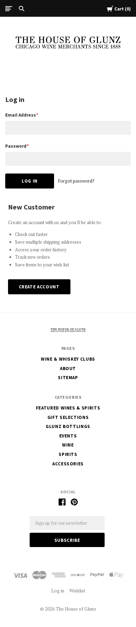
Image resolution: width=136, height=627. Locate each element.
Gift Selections (68, 417)
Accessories (68, 464)
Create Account (39, 287)
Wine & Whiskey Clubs (68, 359)
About (68, 368)
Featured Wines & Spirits (68, 408)
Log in (57, 591)
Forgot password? (76, 181)
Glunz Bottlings (68, 426)
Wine (68, 445)
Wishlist (77, 591)
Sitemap (68, 378)
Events (68, 436)
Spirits (68, 454)
